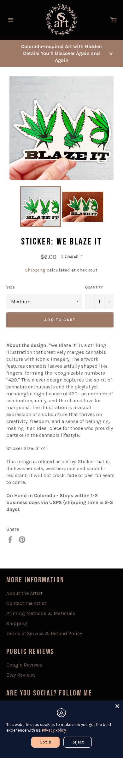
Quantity (94, 287)
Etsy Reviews (21, 675)
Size (10, 287)
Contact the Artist (26, 603)
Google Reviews (24, 665)
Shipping (35, 270)
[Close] (117, 706)
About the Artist (24, 593)
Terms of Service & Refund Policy (44, 633)
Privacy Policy (54, 730)
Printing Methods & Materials (40, 613)
